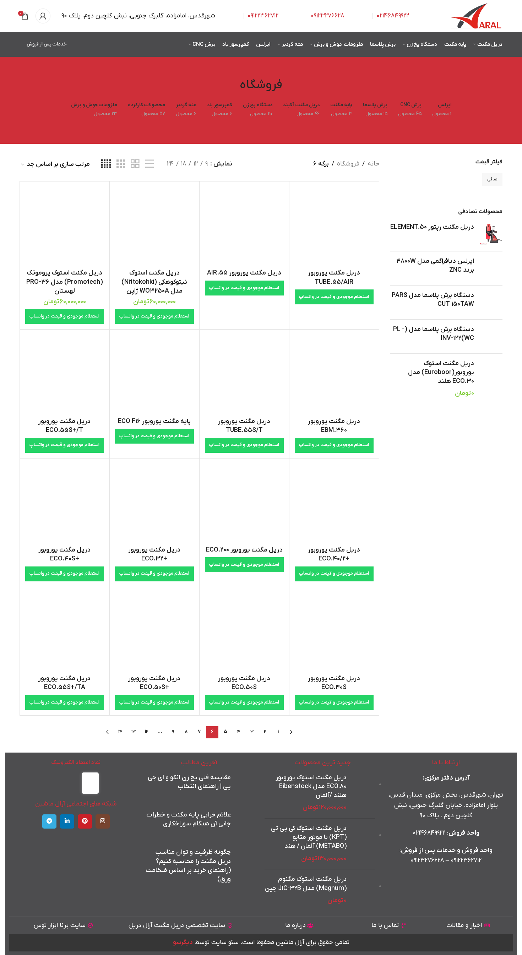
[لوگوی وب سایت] (476, 16)
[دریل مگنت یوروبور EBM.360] (334, 374)
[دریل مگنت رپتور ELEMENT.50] (490, 234)
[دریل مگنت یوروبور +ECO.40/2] (334, 503)
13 (133, 731)
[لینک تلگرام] (49, 821)
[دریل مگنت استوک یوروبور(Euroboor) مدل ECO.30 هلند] (490, 378)
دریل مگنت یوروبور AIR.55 (244, 273)
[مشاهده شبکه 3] (120, 164)
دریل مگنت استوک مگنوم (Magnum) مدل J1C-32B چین (306, 883)
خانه (373, 164)
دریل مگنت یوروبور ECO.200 (244, 550)
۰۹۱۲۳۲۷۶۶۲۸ (427, 860)
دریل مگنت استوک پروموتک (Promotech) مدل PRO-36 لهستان (64, 282)
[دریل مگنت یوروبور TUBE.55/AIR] (334, 226)
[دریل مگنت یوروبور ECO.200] (244, 503)
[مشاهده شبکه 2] (135, 164)
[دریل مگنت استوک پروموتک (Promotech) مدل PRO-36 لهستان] (64, 226)
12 (146, 731)
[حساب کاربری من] (43, 16)
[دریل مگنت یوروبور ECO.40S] (334, 631)
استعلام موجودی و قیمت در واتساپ (334, 297)
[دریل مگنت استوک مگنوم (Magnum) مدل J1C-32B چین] (363, 890)
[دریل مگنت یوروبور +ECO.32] (154, 503)
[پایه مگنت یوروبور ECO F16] (154, 374)
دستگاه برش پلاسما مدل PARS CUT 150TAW (433, 299)
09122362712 (263, 16)
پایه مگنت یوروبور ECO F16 (154, 421)
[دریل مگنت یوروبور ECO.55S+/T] (64, 374)
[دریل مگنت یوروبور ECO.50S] (244, 631)
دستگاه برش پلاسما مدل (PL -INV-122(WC (433, 333)
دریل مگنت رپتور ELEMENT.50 (432, 227)
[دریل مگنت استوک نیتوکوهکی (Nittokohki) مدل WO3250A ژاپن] (154, 226)
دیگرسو (183, 942)
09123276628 (327, 16)
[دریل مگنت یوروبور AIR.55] (244, 226)
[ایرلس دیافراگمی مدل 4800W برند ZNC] (490, 268)
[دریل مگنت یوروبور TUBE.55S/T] (244, 374)
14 (120, 731)
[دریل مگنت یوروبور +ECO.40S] (64, 503)
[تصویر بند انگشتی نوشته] (244, 785)
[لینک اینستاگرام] (103, 821)
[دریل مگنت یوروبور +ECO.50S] (154, 631)
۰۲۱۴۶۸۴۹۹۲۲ (392, 16)
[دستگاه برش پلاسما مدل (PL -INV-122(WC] (490, 336)
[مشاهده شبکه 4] (106, 164)
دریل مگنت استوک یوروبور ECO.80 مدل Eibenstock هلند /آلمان (311, 786)
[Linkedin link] (67, 821)
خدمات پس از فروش (47, 44)
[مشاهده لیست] (149, 164)
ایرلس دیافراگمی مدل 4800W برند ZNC (435, 265)
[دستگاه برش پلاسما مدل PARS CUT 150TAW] (490, 302)
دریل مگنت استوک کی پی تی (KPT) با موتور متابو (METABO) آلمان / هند (309, 837)
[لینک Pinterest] (85, 821)
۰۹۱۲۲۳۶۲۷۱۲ (466, 860)
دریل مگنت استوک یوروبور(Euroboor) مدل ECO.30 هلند (441, 372)
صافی (492, 179)
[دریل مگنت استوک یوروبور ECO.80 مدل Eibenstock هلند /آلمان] (363, 793)
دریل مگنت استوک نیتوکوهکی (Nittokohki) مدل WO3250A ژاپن (154, 282)
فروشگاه (348, 164)
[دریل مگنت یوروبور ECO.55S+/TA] (64, 631)
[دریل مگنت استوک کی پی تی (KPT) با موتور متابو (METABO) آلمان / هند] (363, 844)
